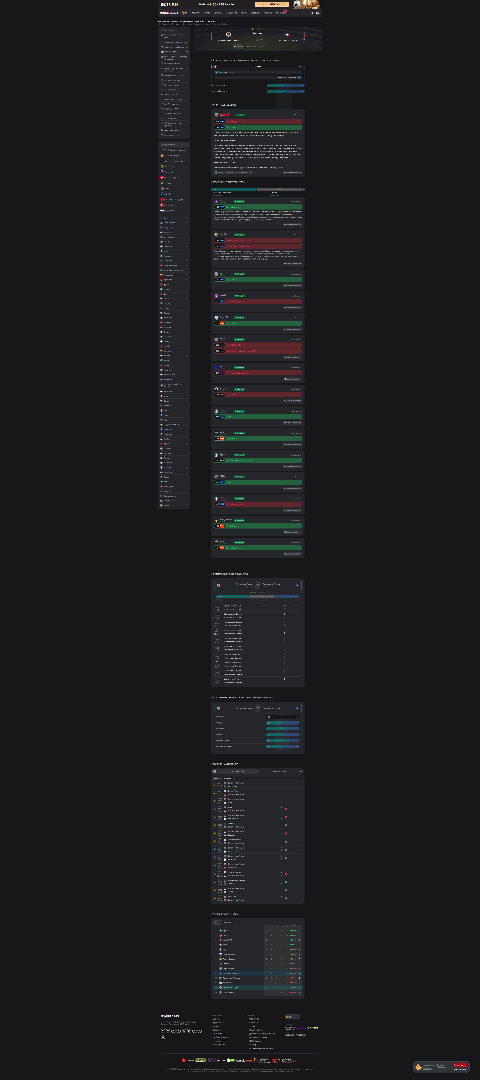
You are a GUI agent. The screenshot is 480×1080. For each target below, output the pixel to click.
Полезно (268, 13)
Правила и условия (258, 1037)
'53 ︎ (299, 77)
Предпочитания (460, 1069)
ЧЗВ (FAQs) (254, 1019)
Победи (219, 722)
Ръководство (219, 1044)
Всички (217, 778)
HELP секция (255, 1041)
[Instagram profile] (184, 1031)
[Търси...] (312, 13)
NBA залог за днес (172, 135)
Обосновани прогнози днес (174, 36)
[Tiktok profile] (194, 1031)
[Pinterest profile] (178, 1031)
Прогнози (195, 13)
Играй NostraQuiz (172, 63)
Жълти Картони (218, 85)
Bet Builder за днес (172, 80)
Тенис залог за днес (172, 130)
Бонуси (218, 13)
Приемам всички (460, 1065)
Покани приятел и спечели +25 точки (176, 69)
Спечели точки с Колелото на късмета (175, 58)
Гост (236, 778)
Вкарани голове (223, 740)
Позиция (220, 716)
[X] (173, 1031)
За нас (252, 1026)
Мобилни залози (221, 1037)
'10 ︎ (217, 72)
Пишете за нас (255, 1030)
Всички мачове (171, 30)
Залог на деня (170, 90)
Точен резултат (171, 94)
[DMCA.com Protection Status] (231, 1060)
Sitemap (252, 1044)
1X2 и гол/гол (170, 118)
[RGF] (284, 1061)
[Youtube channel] (168, 1031)
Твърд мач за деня (172, 85)
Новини (207, 13)
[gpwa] (201, 1060)
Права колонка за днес (174, 75)
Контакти (253, 1022)
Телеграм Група (170, 51)
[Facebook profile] (163, 1031)
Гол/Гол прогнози (171, 104)
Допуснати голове (224, 746)
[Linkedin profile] (189, 1031)
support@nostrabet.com (295, 1035)
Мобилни (255, 13)
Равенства (220, 728)
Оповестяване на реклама (261, 1048)
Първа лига (187, 24)
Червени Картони (219, 91)
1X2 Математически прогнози (172, 124)
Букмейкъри (231, 13)
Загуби (219, 734)
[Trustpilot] (190, 1060)
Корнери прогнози (172, 113)
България (176, 24)
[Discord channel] (163, 1037)
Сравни (216, 1030)
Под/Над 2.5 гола (171, 109)
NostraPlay (281, 13)
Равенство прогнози (173, 99)
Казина (244, 13)
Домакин (227, 778)
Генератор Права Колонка (175, 42)
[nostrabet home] (170, 1016)
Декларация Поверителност (262, 1033)
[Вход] (317, 13)
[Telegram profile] (200, 1031)
